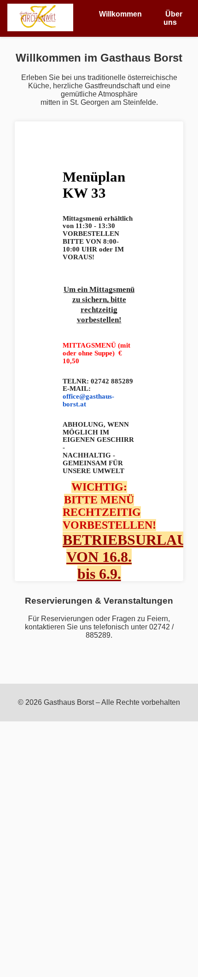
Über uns (172, 18)
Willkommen (120, 14)
